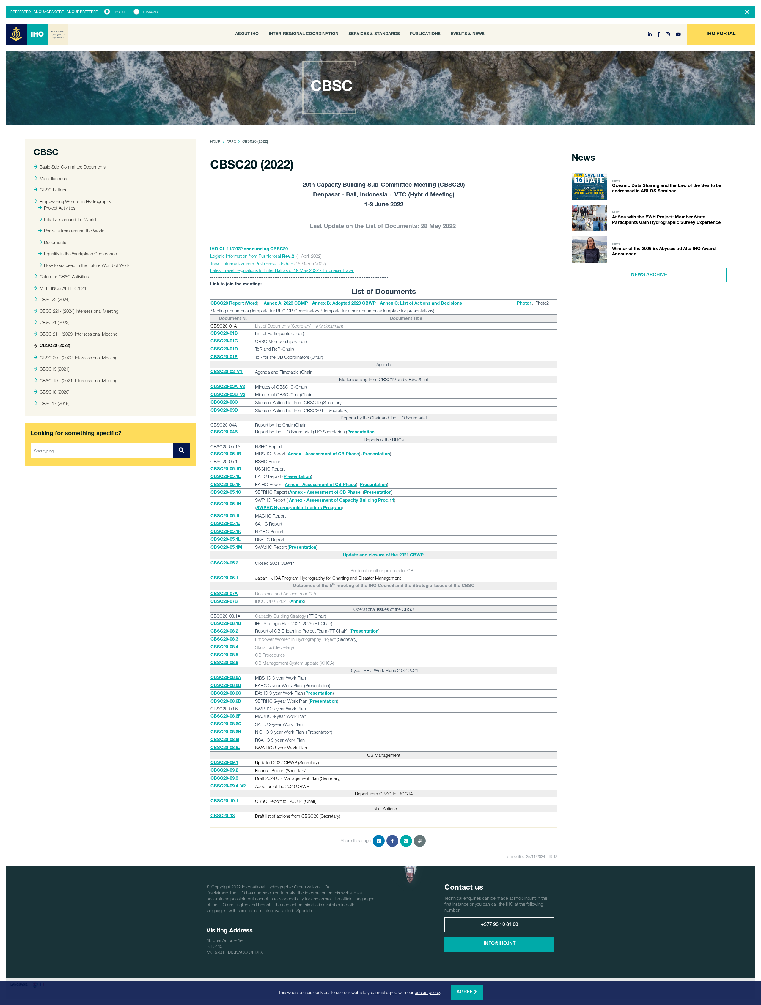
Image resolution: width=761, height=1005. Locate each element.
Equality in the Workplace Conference (80, 253)
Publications (425, 34)
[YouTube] (678, 34)
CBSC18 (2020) (55, 391)
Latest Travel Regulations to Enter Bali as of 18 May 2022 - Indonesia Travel (282, 270)
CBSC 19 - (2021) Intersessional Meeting (78, 380)
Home (215, 141)
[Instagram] (668, 34)
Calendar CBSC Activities (64, 276)
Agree (465, 992)
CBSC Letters (53, 189)
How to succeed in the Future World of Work (87, 265)
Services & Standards (374, 34)
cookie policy (427, 992)
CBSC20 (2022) (55, 346)
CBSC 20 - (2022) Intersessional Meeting (78, 357)
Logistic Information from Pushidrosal (252, 256)
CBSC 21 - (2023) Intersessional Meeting (78, 333)
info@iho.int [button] (499, 944)
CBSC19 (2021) (55, 369)
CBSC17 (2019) (55, 403)
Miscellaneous (53, 178)
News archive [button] (649, 275)
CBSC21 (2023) (55, 322)
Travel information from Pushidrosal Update (251, 263)
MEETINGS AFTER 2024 (63, 288)
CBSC (231, 141)
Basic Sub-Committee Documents (73, 166)
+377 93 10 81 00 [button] (499, 925)
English (120, 12)
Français (150, 12)
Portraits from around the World (74, 230)
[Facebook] (659, 34)
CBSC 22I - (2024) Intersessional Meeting (79, 311)
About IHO (247, 34)
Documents (55, 242)
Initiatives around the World (70, 219)
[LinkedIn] (650, 34)
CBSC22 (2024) (55, 299)
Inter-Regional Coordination (303, 34)
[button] (721, 34)
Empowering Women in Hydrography (75, 201)
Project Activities (59, 207)
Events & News (468, 34)
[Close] (747, 12)
